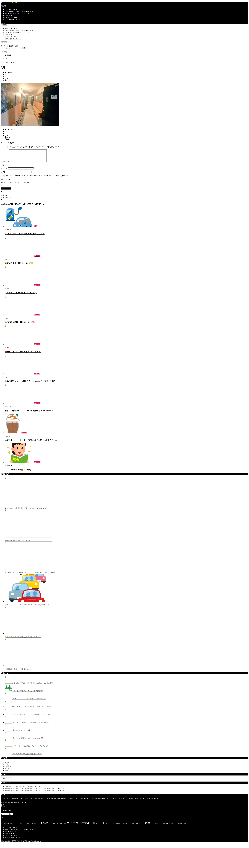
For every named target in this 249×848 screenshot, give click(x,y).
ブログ (9, 15)
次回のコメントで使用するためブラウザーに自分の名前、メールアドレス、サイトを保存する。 (36, 176)
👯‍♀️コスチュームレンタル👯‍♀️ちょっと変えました (29, 699)
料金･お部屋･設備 (20, 11)
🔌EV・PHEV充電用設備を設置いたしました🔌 (25, 508)
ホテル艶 (44, 823)
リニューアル (97, 823)
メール (4, 168)
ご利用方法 (8, 766)
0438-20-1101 (7, 804)
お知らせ (8, 764)
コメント (5, 161)
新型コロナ (138, 823)
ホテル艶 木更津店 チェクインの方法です (27, 691)
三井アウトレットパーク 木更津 (112, 823)
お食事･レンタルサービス (17, 13)
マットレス (56, 823)
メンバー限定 (63, 823)
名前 (3, 165)
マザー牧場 (51, 823)
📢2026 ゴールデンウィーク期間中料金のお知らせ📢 (27, 605)
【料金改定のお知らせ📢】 (18, 669)
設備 (6, 770)
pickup (6, 823)
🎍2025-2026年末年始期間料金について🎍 (23, 637)
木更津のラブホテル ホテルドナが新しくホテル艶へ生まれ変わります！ (30, 788)
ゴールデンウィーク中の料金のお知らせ (19, 786)
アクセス (11, 17)
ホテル (27, 823)
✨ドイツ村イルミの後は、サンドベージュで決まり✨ (31, 746)
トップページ (11, 9)
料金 (134, 823)
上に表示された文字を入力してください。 (15, 182)
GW (2, 823)
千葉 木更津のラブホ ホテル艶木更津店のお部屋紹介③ (32, 714)
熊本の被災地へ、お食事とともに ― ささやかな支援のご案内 (30, 572)
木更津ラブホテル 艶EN (20, 841)
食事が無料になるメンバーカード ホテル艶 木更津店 (31, 706)
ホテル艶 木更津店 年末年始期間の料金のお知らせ (31, 722)
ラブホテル (83, 822)
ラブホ (71, 822)
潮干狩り (180, 823)
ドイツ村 (20, 823)
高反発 (184, 823)
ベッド (23, 823)
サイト (3, 172)
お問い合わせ (13, 19)
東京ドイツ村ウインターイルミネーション (167, 823)
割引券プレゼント (125, 823)
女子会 (7, 768)
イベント (8, 762)
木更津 (146, 822)
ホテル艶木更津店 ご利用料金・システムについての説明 (32, 683)
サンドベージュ (13, 823)
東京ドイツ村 (153, 823)
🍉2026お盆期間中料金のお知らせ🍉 (21, 540)
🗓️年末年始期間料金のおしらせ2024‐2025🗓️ (27, 738)
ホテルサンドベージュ (34, 823)
